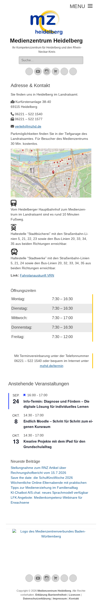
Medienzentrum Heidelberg (54, 590)
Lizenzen (74, 594)
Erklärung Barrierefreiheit (51, 594)
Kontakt (74, 598)
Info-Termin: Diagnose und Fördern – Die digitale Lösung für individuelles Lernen (56, 404)
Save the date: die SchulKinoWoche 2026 (42, 478)
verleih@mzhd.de (28, 126)
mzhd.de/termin (51, 366)
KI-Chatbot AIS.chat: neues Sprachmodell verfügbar (49, 492)
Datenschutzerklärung (37, 598)
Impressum (60, 598)
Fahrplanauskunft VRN (37, 275)
